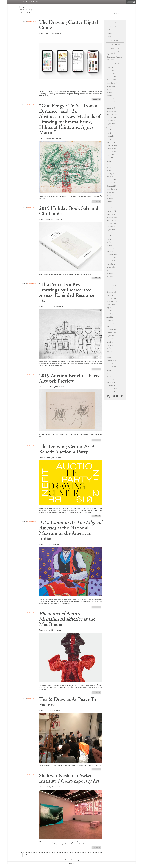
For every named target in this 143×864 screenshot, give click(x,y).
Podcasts (109, 33)
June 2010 (110, 370)
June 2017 (110, 161)
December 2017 (112, 145)
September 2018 (112, 121)
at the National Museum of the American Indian (70, 530)
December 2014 (112, 255)
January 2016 (111, 214)
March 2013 (111, 320)
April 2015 (110, 242)
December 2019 (112, 77)
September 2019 (112, 83)
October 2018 (111, 117)
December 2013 (112, 292)
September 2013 (112, 301)
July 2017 (110, 158)
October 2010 (111, 367)
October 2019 (111, 80)
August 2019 (111, 86)
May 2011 (110, 351)
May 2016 (110, 202)
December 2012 (112, 330)
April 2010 (110, 376)
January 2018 (111, 142)
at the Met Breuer (67, 619)
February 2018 (111, 139)
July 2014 (110, 270)
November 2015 (112, 220)
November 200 (111, 392)
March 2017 (111, 170)
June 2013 (110, 311)
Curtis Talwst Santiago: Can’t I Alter (114, 58)
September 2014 (112, 264)
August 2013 (111, 305)
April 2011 (110, 354)
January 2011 (111, 364)
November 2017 (112, 149)
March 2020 (111, 74)
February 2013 (111, 323)
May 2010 (110, 373)
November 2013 (112, 295)
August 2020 (111, 68)
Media (109, 30)
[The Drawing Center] (27, 10)
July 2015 (110, 233)
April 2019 (110, 99)
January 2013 (111, 326)
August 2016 (111, 192)
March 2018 (111, 136)
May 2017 (110, 164)
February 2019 (111, 105)
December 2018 (112, 111)
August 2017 (111, 155)
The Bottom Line (112, 27)
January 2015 (111, 252)
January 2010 (111, 383)
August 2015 (111, 230)
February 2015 (111, 248)
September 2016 (112, 189)
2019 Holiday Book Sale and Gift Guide (68, 211)
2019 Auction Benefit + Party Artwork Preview (69, 378)
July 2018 (110, 127)
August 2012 (111, 336)
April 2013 (110, 317)
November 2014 (112, 258)
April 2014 (110, 280)
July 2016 (110, 195)
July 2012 (110, 339)
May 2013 (110, 314)
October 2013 (111, 298)
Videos (109, 36)
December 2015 (112, 217)
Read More (96, 99)
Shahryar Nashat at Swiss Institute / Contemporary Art (69, 778)
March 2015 (111, 245)
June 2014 (110, 273)
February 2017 (111, 174)
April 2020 (110, 71)
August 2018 (111, 124)
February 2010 (111, 379)
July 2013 (110, 308)
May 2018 (110, 133)
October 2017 (111, 152)
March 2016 (111, 208)
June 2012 (110, 342)
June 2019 (110, 93)
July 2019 (110, 89)
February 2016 (111, 211)
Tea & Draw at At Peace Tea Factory (69, 702)
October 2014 (111, 261)
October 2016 (111, 186)
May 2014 (110, 276)
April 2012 (110, 348)
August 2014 (111, 267)
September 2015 (112, 227)
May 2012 (110, 345)
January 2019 (111, 108)
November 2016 (112, 183)
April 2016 (110, 205)
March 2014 (111, 283)
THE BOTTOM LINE (115, 13)
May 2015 (110, 239)
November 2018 (112, 114)
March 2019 (111, 102)
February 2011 (111, 361)
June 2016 (110, 199)
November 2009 (112, 389)
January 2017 (111, 177)
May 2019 (110, 96)
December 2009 (112, 386)
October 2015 (111, 224)
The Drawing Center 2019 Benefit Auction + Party (66, 449)
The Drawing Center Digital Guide (68, 25)
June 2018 (110, 130)
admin (59, 33)
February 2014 (111, 286)
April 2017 (110, 167)
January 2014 (111, 289)
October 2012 (111, 333)
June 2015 (110, 236)
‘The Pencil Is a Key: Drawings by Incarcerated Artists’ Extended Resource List (66, 292)
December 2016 (112, 180)
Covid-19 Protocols (113, 49)
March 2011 (111, 358)
